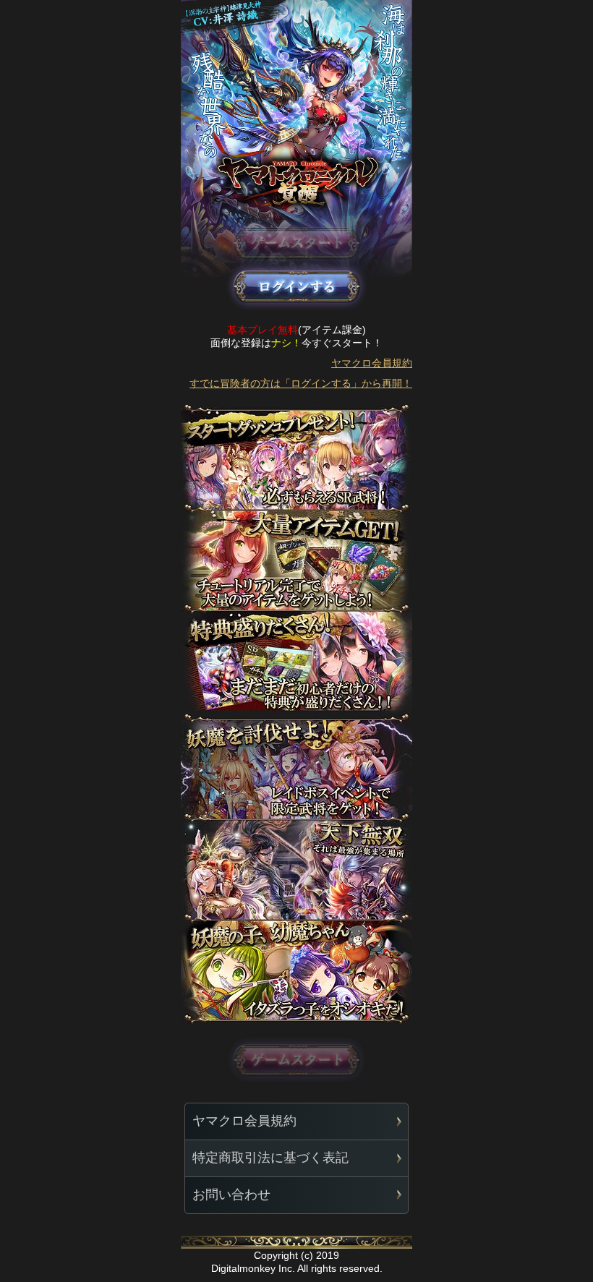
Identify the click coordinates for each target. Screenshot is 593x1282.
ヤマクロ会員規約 (371, 363)
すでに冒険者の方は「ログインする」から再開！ (300, 383)
